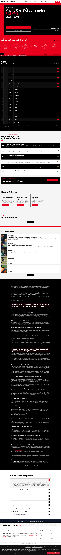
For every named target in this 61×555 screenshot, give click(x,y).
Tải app (51, 536)
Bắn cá (41, 538)
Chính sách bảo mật (9, 536)
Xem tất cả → (30, 222)
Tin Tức (52, 1)
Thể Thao (26, 1)
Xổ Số (38, 1)
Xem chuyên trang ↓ (18, 30)
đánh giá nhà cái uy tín (39, 521)
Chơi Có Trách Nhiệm (18, 450)
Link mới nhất (51, 538)
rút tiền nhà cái (20, 521)
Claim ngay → (5, 204)
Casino (31, 1)
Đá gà (41, 535)
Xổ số (41, 536)
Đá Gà (35, 1)
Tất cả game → (56, 63)
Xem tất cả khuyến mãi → (56, 208)
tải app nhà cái (25, 521)
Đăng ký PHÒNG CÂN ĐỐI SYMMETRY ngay (18, 27)
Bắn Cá (42, 1)
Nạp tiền (51, 533)
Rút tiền (51, 535)
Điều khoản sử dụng (15, 536)
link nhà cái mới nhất (32, 521)
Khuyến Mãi (47, 1)
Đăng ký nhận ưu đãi (52, 180)
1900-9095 (20, 551)
